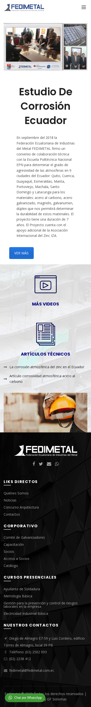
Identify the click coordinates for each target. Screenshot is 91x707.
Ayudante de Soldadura (22, 589)
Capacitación (14, 544)
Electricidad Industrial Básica (26, 613)
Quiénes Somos (16, 493)
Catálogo (11, 565)
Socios (9, 551)
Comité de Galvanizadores (24, 537)
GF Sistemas (57, 699)
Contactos (12, 514)
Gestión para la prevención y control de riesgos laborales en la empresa (41, 605)
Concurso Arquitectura (21, 507)
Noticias (10, 500)
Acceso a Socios (16, 558)
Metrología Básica (18, 596)
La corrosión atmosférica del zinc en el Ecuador (46, 367)
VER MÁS (21, 253)
